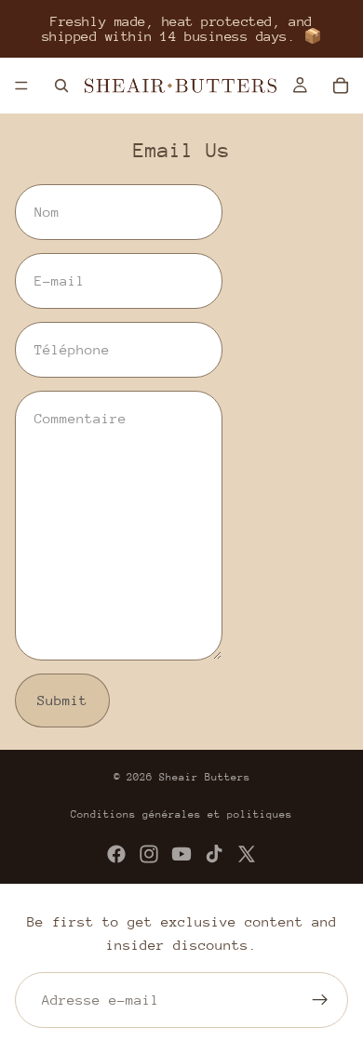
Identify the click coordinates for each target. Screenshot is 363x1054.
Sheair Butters (204, 777)
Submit (62, 700)
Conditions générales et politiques (181, 814)
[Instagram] (149, 854)
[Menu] (21, 85)
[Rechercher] (61, 85)
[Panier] (340, 85)
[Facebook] (116, 854)
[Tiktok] (214, 854)
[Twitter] (246, 854)
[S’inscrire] (320, 1000)
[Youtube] (181, 854)
